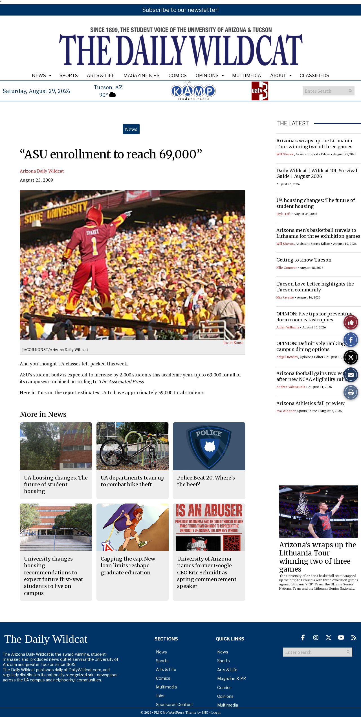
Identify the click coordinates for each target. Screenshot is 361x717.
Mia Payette (285, 297)
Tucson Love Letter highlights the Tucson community (315, 287)
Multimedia (246, 75)
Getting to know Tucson (303, 260)
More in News (43, 414)
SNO (205, 712)
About (278, 75)
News (39, 75)
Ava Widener (286, 411)
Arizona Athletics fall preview (310, 403)
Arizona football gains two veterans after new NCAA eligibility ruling (316, 376)
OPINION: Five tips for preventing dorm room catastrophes (314, 316)
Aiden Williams (287, 327)
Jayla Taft (283, 214)
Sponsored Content (174, 704)
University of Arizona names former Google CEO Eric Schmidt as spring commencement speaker (207, 572)
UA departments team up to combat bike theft (132, 481)
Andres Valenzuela (290, 387)
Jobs (160, 695)
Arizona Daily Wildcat (42, 171)
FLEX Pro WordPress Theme (175, 712)
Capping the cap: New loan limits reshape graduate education (128, 565)
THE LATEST (292, 123)
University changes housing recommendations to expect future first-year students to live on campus (53, 575)
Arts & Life (101, 75)
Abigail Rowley (287, 357)
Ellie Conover (286, 267)
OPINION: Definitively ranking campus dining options (310, 346)
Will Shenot (285, 154)
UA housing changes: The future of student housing (56, 484)
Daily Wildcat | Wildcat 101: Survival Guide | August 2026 (316, 173)
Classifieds (314, 75)
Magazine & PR (142, 75)
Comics (178, 75)
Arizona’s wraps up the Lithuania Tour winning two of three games (314, 143)
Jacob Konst (233, 342)
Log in (216, 712)
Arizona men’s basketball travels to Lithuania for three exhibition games (318, 233)
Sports (69, 75)
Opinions (207, 75)
